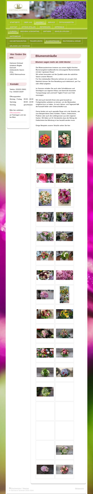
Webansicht (79, 488)
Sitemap (26, 488)
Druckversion (16, 488)
